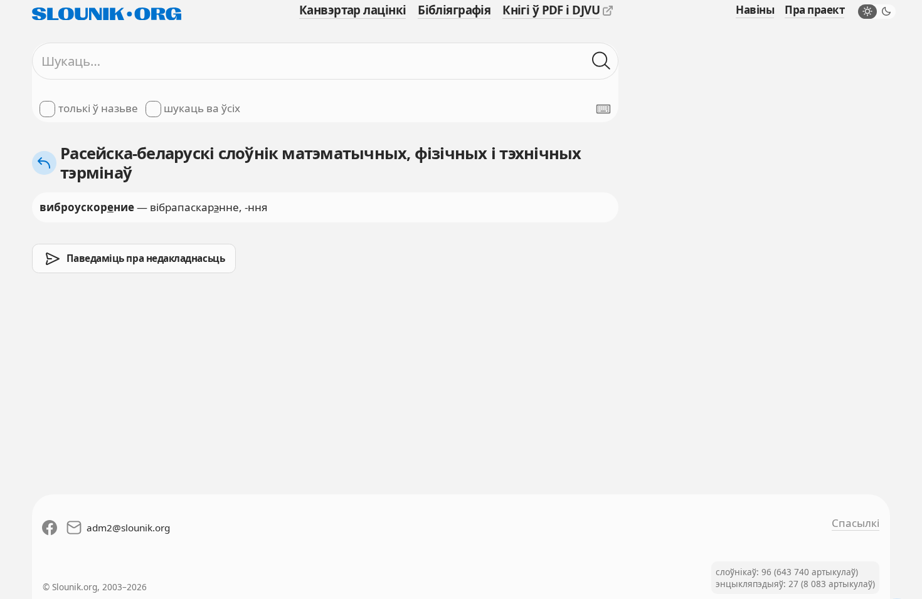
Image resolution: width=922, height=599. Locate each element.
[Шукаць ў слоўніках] (601, 61)
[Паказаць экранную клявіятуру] (603, 109)
